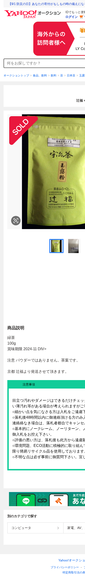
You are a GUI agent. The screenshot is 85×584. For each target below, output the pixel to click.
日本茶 (71, 75)
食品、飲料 (40, 75)
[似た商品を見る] (16, 220)
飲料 (53, 75)
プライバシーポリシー (65, 567)
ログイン (71, 17)
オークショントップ (16, 75)
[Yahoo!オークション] (33, 12)
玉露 (82, 75)
